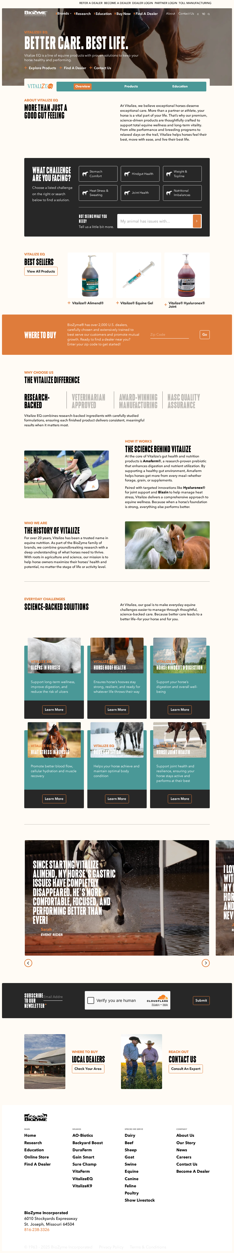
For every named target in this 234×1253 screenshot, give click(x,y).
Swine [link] (130, 1164)
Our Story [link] (185, 1143)
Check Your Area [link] (88, 1068)
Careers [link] (183, 1157)
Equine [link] (131, 1171)
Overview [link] (82, 86)
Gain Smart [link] (83, 1157)
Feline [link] (130, 1186)
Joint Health (140, 193)
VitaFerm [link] (81, 1171)
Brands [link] (63, 13)
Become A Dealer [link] (193, 1171)
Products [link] (131, 86)
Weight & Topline (180, 173)
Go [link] (204, 334)
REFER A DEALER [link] (90, 3)
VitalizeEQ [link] (82, 1179)
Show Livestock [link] (140, 1200)
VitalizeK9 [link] (82, 1186)
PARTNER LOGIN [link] (166, 3)
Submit (201, 1000)
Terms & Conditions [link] (148, 1247)
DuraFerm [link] (82, 1150)
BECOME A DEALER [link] (117, 3)
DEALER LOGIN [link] (142, 3)
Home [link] (30, 1135)
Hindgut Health (142, 174)
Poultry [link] (132, 1193)
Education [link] (104, 13)
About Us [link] (185, 1135)
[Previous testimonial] (28, 963)
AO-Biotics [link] (82, 1135)
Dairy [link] (130, 1135)
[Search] (209, 14)
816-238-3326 (36, 1229)
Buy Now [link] (123, 13)
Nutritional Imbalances (182, 193)
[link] (35, 13)
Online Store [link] (36, 1157)
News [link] (181, 1150)
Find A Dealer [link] (147, 13)
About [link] (170, 13)
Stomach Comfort (96, 173)
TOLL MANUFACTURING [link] (195, 3)
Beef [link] (129, 1143)
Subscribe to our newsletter (33, 1000)
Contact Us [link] (186, 13)
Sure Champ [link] (84, 1164)
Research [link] (83, 13)
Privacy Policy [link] (111, 1247)
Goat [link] (129, 1157)
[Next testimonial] (206, 963)
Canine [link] (131, 1179)
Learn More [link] (54, 709)
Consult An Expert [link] (185, 1068)
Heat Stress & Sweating (99, 193)
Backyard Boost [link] (87, 1143)
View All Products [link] (41, 271)
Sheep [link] (131, 1150)
